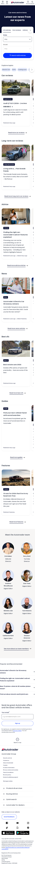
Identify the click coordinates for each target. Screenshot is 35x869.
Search (32, 3)
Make (5, 35)
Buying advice (12, 794)
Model (5, 44)
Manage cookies (8, 781)
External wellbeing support (10, 777)
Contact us (6, 760)
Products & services (14, 788)
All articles (7, 30)
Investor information (8, 767)
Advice (25, 30)
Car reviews (16, 30)
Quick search (11, 799)
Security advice (7, 758)
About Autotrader (8, 763)
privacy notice (17, 730)
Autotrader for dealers (15, 805)
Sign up (17, 723)
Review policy (7, 774)
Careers (5, 765)
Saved (28, 3)
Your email (5, 712)
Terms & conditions (8, 772)
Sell (7, 3)
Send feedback (9, 817)
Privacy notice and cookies (10, 770)
